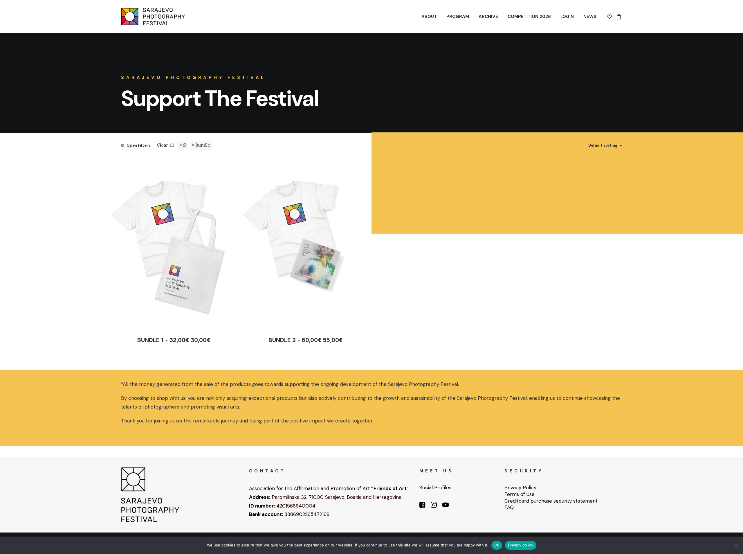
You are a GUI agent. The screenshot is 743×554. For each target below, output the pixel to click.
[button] (174, 242)
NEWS (589, 16)
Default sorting (602, 145)
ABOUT (429, 16)
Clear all (165, 145)
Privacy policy (520, 545)
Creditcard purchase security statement (551, 501)
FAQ (509, 507)
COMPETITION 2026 (529, 16)
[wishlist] (610, 16)
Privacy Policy (520, 487)
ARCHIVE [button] (488, 16)
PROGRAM (457, 16)
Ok (496, 545)
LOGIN (567, 16)
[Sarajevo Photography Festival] (153, 16)
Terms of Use (519, 494)
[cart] (618, 16)
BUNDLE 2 (305, 340)
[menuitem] (429, 16)
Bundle (202, 145)
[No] (736, 545)
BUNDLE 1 (173, 340)
